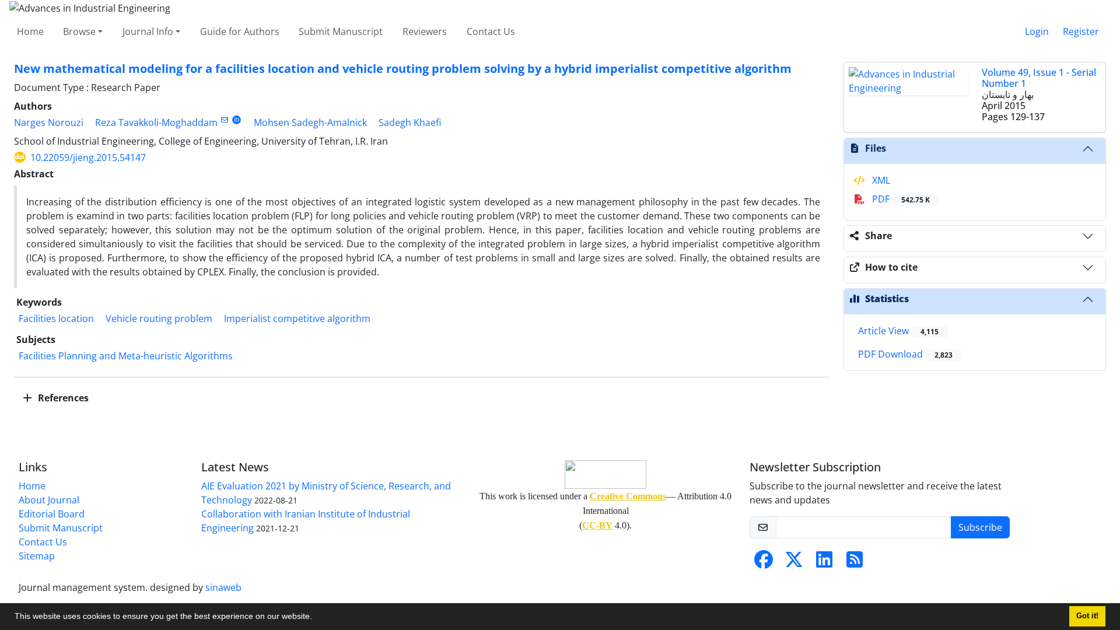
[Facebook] (764, 562)
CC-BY (597, 525)
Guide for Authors (239, 31)
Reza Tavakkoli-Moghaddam (156, 122)
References (62, 397)
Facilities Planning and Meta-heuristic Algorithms (126, 355)
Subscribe (980, 527)
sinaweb (223, 587)
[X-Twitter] (794, 562)
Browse (79, 31)
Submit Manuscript (341, 31)
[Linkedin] (824, 562)
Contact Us (491, 31)
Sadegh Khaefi (410, 122)
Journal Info (148, 31)
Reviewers (424, 31)
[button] (316, 618)
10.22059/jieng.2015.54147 (88, 157)
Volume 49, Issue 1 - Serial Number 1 (1039, 78)
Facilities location (56, 318)
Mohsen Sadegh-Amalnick (310, 122)
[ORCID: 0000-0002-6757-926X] (236, 120)
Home (30, 31)
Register (1081, 31)
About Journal (49, 500)
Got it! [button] (1087, 616)
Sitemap (37, 556)
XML (880, 180)
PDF (900, 198)
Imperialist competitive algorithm (297, 318)
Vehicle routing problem (159, 318)
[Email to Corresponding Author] (224, 120)
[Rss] (855, 562)
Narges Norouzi (48, 122)
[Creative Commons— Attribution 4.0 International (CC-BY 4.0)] (605, 474)
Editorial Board (52, 514)
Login (1037, 31)
